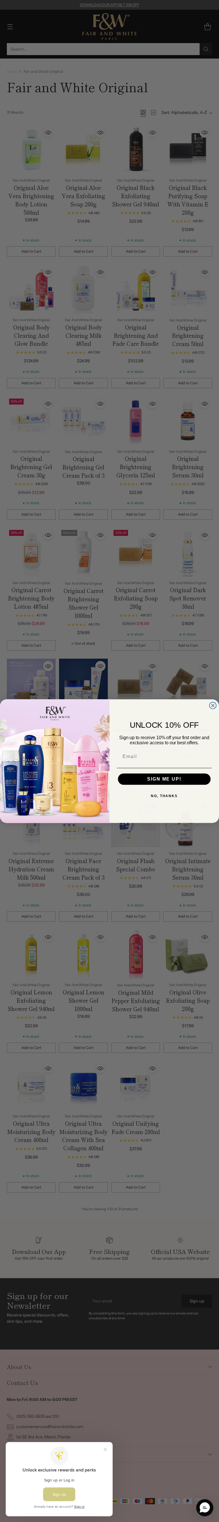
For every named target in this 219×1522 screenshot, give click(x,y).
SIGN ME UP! (164, 779)
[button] (204, 1507)
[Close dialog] (213, 705)
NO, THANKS (164, 796)
